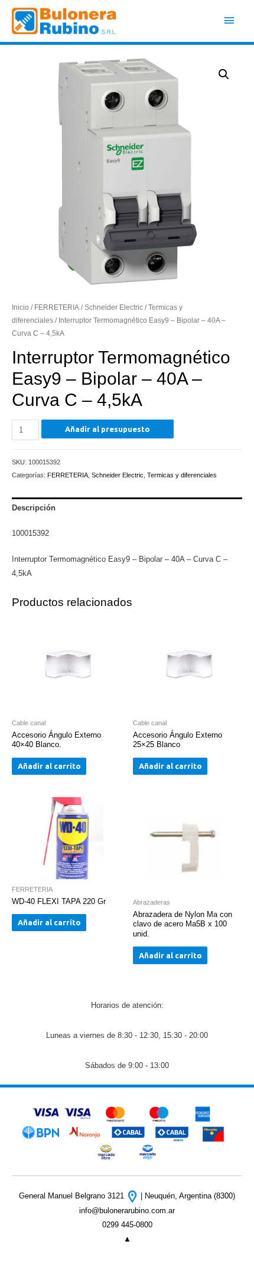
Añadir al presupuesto (107, 429)
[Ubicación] (133, 1195)
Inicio (20, 307)
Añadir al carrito (49, 766)
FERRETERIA (56, 307)
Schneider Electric (113, 307)
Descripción (34, 507)
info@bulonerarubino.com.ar (127, 1210)
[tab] (127, 508)
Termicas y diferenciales (182, 475)
